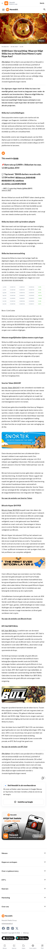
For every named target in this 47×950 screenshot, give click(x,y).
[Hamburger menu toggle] (3, 9)
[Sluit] (2, 3)
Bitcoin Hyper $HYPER (10, 510)
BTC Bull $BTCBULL (9, 630)
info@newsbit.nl (7, 923)
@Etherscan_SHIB (23, 177)
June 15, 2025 (6, 190)
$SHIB (15, 158)
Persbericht (5, 46)
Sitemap (26, 933)
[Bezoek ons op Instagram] (12, 928)
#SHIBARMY (7, 181)
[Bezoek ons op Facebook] (3, 928)
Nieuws (41, 41)
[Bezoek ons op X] (16, 928)
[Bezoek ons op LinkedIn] (8, 928)
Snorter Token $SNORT (11, 388)
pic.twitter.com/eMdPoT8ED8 (14, 184)
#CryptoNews (18, 181)
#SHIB (32, 177)
